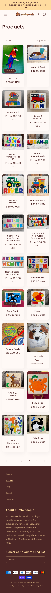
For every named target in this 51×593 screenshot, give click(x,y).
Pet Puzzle (37, 356)
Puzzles (9, 480)
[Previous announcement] (5, 5)
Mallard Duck (37, 67)
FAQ (8, 486)
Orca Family (13, 311)
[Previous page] (6, 461)
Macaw (13, 78)
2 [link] (21, 460)
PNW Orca (37, 438)
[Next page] (45, 461)
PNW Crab (37, 403)
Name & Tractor (13, 201)
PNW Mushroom (13, 442)
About (9, 493)
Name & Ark (13, 112)
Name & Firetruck (38, 117)
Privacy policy (37, 586)
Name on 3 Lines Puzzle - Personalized (37, 236)
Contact (10, 499)
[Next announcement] (46, 5)
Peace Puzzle (13, 349)
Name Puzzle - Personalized (13, 273)
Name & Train (37, 200)
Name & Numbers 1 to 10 (13, 156)
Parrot (37, 311)
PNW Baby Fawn (13, 394)
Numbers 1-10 (37, 277)
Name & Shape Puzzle (38, 155)
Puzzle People (24, 582)
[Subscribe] (42, 559)
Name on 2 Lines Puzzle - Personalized (13, 238)
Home (9, 474)
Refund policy (23, 586)
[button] (6, 14)
